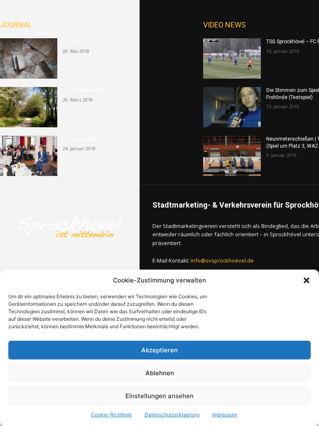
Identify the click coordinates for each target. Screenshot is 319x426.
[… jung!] (28, 58)
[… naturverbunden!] (28, 107)
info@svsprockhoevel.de (222, 260)
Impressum (224, 414)
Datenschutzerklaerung (172, 414)
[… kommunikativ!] (28, 156)
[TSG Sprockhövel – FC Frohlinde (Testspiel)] (231, 58)
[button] (306, 280)
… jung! (71, 42)
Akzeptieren (159, 350)
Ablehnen (159, 373)
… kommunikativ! (82, 139)
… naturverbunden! (84, 90)
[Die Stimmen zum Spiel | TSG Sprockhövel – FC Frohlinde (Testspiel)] (231, 107)
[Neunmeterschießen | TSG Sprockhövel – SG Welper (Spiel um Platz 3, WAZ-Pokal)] (231, 156)
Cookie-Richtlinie (111, 414)
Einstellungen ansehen (159, 396)
